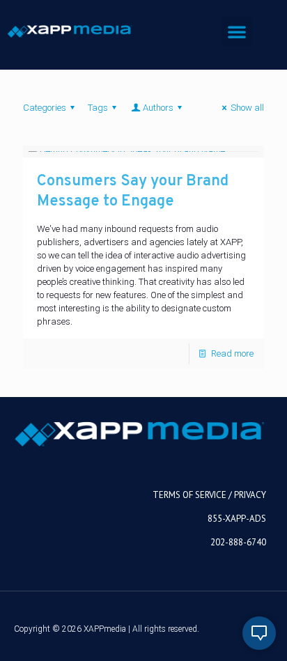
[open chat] (259, 633)
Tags (98, 107)
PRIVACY (250, 495)
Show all (247, 107)
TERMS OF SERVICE (189, 495)
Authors (158, 107)
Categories (44, 107)
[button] (236, 31)
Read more (232, 353)
